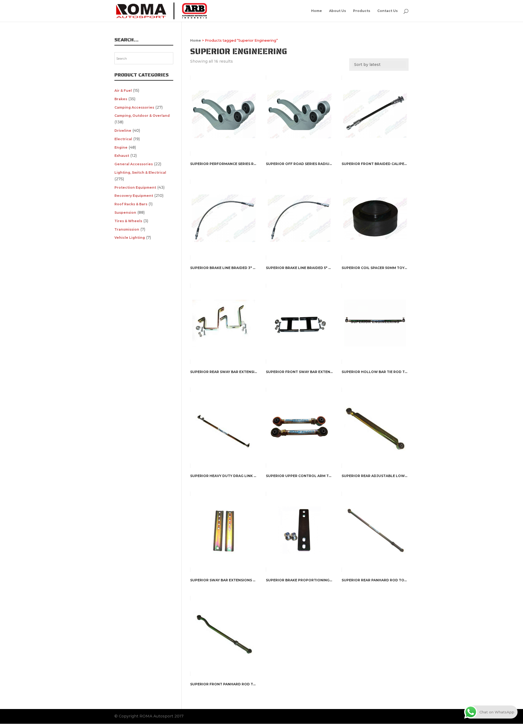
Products (361, 11)
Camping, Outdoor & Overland (142, 116)
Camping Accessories (134, 107)
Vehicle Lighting (129, 238)
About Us (337, 11)
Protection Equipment (135, 187)
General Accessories (133, 164)
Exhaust (121, 156)
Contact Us (387, 11)
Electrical (123, 139)
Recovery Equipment (133, 196)
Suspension (125, 212)
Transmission (126, 229)
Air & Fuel (123, 90)
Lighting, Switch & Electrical (140, 172)
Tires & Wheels (128, 221)
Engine (120, 147)
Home (316, 11)
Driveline (122, 131)
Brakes (120, 99)
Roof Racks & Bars (130, 204)
